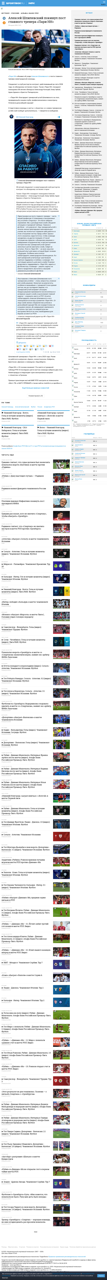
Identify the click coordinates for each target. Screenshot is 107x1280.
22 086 (105, 362)
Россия (15, 13)
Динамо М (76, 245)
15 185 (105, 406)
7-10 (103, 263)
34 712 (94, 421)
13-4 (103, 236)
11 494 (105, 386)
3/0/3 (99, 251)
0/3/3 (99, 269)
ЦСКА (75, 239)
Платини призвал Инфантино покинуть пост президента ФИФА (89, 36)
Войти (103, 4)
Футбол (6, 13)
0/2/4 (99, 274)
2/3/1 (99, 248)
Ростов (75, 263)
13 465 (88, 377)
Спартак (76, 234)
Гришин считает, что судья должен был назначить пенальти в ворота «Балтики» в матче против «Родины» (89, 21)
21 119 (88, 357)
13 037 (88, 381)
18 (106, 231)
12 (106, 236)
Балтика (76, 242)
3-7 (103, 274)
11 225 (105, 400)
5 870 (105, 421)
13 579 (88, 372)
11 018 (88, 395)
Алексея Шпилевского (40, 76)
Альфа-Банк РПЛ (30, 13)
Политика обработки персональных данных (83, 1247)
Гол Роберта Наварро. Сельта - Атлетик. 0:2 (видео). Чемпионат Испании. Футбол (89, 111)
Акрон (75, 271)
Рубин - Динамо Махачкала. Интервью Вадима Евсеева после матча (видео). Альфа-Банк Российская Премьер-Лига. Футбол (88, 154)
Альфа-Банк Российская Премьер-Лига (89, 224)
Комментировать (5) (36, 396)
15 (72, 271)
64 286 (94, 406)
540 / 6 (95, 441)
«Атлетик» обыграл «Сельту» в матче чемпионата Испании (87, 53)
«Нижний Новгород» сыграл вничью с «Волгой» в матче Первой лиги (50, 415)
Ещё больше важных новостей (35, 388)
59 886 (94, 415)
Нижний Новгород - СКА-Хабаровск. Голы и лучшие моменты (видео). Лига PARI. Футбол (15, 431)
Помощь (4, 1247)
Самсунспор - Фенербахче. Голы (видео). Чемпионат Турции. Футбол (88, 88)
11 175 (88, 386)
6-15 (103, 271)
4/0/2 (99, 236)
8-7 (103, 245)
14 (72, 269)
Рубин (75, 248)
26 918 (88, 348)
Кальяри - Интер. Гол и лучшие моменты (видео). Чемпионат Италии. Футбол (89, 69)
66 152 (94, 391)
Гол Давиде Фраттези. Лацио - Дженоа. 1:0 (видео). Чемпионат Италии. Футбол (89, 181)
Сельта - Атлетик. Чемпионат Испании (88, 184)
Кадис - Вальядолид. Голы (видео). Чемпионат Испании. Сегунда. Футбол (88, 134)
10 (106, 242)
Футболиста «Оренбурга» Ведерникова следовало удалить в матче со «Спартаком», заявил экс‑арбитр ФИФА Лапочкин (88, 122)
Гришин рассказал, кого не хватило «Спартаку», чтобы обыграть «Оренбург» (89, 41)
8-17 (103, 266)
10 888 (105, 415)
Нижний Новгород (7, 407)
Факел (75, 274)
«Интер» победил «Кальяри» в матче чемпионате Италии (87, 79)
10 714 (88, 406)
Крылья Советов (78, 260)
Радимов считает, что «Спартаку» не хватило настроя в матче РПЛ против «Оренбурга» (88, 47)
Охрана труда (64, 1247)
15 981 (105, 410)
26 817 (88, 353)
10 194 (88, 410)
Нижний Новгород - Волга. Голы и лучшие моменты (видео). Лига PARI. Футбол (17, 415)
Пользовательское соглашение (49, 1247)
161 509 (94, 348)
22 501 (105, 353)
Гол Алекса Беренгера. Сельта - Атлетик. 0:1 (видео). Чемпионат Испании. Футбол (89, 116)
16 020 (105, 357)
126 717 (94, 357)
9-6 (103, 239)
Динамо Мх (77, 251)
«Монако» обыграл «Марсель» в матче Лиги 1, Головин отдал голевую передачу (89, 83)
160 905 (94, 353)
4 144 (105, 372)
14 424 (88, 368)
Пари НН (12, 76)
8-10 (103, 260)
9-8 (103, 248)
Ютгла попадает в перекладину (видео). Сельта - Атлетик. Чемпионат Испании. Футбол (88, 105)
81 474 (94, 372)
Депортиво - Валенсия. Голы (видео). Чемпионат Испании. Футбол (87, 139)
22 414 (105, 381)
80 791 (94, 377)
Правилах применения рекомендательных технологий (67, 1256)
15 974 (105, 348)
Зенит (75, 236)
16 (72, 274)
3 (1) (102, 322)
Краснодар (77, 231)
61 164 (94, 410)
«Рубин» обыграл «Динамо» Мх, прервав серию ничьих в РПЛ (88, 211)
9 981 (88, 415)
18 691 (88, 362)
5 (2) (102, 297)
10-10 (103, 251)
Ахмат (75, 257)
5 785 (88, 421)
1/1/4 (99, 266)
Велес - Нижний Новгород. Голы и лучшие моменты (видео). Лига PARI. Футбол (53, 430)
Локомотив (77, 269)
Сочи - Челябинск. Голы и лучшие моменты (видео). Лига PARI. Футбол (87, 93)
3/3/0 (99, 239)
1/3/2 (99, 257)
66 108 (94, 395)
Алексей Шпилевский (22, 407)
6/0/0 (99, 231)
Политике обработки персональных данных (66, 1273)
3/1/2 (99, 242)
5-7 (103, 254)
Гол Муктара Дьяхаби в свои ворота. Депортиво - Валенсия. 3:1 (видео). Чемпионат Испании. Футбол (87, 189)
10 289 (105, 368)
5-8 (103, 269)
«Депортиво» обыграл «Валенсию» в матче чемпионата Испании (87, 129)
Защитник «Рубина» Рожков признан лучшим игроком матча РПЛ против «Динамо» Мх (87, 196)
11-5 (103, 234)
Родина (76, 266)
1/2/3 (99, 263)
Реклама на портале (32, 1247)
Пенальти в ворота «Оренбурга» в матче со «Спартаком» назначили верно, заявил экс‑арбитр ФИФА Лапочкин (89, 99)
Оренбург (76, 254)
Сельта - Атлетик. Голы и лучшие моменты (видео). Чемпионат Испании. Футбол (88, 58)
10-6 (103, 242)
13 (106, 234)
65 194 (94, 400)
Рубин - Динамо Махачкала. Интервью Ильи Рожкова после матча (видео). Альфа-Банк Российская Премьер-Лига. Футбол (88, 162)
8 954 (105, 395)
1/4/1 (99, 254)
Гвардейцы (89, 434)
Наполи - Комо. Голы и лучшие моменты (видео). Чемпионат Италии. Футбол (89, 202)
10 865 (88, 400)
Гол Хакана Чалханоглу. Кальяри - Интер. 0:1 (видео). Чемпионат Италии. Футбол (89, 206)
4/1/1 (99, 234)
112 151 (94, 362)
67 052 (94, 386)
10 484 (105, 391)
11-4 (103, 231)
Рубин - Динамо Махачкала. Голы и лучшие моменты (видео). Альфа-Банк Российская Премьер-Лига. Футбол (88, 175)
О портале (22, 1247)
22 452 (105, 377)
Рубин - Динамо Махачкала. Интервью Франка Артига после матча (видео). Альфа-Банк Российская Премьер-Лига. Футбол (88, 145)
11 (72, 260)
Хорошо (101, 1275)
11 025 (88, 391)
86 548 (94, 368)
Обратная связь (13, 1247)
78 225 (94, 381)
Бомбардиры (89, 285)
